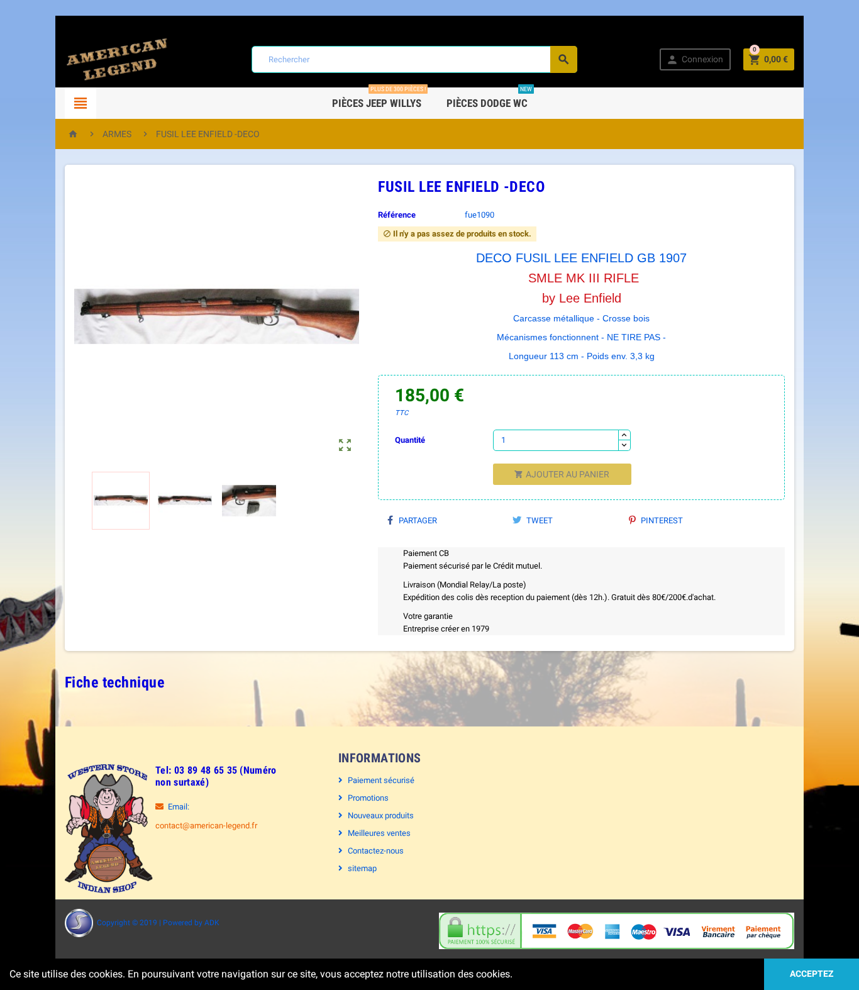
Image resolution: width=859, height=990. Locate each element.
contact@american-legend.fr (206, 825)
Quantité (410, 440)
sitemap (362, 868)
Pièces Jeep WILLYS (379, 98)
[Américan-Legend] (117, 59)
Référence (397, 215)
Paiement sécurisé (381, 780)
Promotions (368, 798)
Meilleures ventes (379, 833)
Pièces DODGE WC (489, 98)
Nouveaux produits (381, 815)
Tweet (538, 520)
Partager (417, 520)
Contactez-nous (376, 850)
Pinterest (661, 520)
